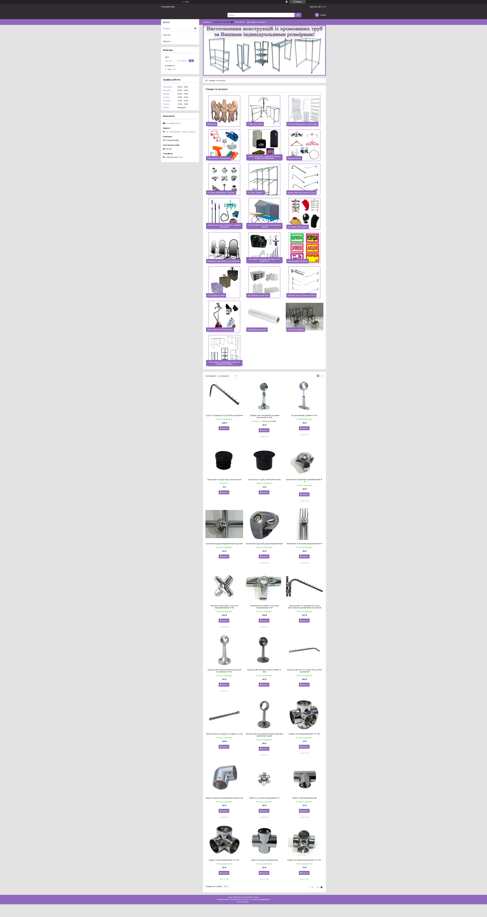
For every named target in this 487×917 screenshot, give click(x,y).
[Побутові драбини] (304, 316)
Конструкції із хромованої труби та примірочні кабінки (224, 363)
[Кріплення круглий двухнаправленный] (264, 524)
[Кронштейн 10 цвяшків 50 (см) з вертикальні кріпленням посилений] (304, 586)
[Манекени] (224, 111)
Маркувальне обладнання (218, 158)
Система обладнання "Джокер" (221, 192)
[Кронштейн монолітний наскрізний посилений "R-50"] (224, 650)
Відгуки (166, 41)
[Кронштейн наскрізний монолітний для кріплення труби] (264, 714)
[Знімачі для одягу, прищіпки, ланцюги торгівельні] (224, 214)
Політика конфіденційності (260, 899)
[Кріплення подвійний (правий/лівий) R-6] (304, 460)
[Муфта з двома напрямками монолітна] (224, 778)
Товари (166, 28)
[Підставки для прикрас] (304, 214)
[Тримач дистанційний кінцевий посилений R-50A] (264, 396)
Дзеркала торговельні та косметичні (223, 261)
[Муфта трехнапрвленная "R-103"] (224, 840)
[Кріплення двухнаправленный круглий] (224, 524)
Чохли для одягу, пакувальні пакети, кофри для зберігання (264, 157)
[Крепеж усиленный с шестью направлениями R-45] (224, 586)
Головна (206, 22)
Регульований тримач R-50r (304, 415)
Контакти (240, 22)
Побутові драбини (296, 330)
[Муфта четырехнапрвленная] (264, 840)
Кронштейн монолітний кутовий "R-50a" (264, 671)
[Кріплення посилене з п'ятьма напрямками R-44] (264, 586)
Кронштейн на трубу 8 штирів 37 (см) (224, 734)
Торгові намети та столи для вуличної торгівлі (264, 226)
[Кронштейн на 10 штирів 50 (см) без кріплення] (304, 650)
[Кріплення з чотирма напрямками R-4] (304, 524)
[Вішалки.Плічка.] (304, 145)
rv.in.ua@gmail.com (173, 123)
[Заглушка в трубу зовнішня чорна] (264, 460)
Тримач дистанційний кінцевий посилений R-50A (264, 416)
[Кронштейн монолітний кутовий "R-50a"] (264, 650)
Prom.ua (256, 897)
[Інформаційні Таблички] (304, 248)
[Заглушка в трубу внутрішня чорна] (224, 460)
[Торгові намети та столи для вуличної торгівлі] (264, 214)
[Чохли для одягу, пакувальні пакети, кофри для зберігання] (264, 145)
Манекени (211, 124)
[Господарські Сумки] (224, 282)
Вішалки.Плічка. (294, 158)
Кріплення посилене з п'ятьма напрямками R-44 (264, 607)
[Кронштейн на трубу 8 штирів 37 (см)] (224, 714)
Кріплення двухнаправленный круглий (224, 543)
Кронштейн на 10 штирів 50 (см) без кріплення (304, 671)
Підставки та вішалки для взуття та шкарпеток (264, 260)
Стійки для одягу (255, 124)
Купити (225, 428)
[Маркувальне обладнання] (224, 145)
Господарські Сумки (216, 295)
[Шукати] (297, 15)
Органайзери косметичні (258, 295)
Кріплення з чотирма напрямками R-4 (304, 543)
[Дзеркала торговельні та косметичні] (224, 248)
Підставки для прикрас (298, 227)
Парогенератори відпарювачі (220, 330)
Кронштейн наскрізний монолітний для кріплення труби (264, 735)
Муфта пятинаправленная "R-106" (304, 734)
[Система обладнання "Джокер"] (224, 179)
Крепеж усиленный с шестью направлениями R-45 (224, 607)
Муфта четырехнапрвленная (264, 860)
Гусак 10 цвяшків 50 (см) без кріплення (224, 415)
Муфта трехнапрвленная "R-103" (224, 860)
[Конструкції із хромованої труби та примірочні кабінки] (224, 351)
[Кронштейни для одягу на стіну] (304, 179)
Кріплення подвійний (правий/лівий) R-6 (304, 480)
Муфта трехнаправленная (304, 798)
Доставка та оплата (256, 22)
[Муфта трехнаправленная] (304, 778)
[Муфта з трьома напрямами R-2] (264, 778)
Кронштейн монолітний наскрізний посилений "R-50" (224, 671)
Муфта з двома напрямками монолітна (224, 798)
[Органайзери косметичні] (264, 282)
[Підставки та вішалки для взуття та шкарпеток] (264, 248)
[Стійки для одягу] (264, 111)
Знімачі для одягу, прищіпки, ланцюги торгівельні (224, 226)
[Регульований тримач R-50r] (304, 396)
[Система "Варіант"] (264, 179)
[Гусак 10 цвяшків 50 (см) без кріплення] (224, 396)
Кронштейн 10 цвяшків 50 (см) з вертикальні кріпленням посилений (304, 607)
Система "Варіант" (256, 192)
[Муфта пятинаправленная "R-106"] (304, 714)
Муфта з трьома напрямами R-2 (264, 798)
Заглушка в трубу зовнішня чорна (264, 479)
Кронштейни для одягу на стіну (301, 192)
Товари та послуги (221, 22)
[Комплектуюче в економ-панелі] (304, 282)
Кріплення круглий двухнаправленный (264, 543)
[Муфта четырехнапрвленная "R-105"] (304, 840)
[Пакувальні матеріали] (264, 316)
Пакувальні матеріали (257, 330)
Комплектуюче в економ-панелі (301, 295)
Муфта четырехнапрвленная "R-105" (304, 860)
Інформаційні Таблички (298, 261)
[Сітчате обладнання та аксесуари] (304, 111)
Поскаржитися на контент (239, 899)
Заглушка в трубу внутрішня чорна (224, 479)
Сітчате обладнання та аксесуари (302, 124)
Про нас (167, 35)
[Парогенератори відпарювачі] (224, 316)
